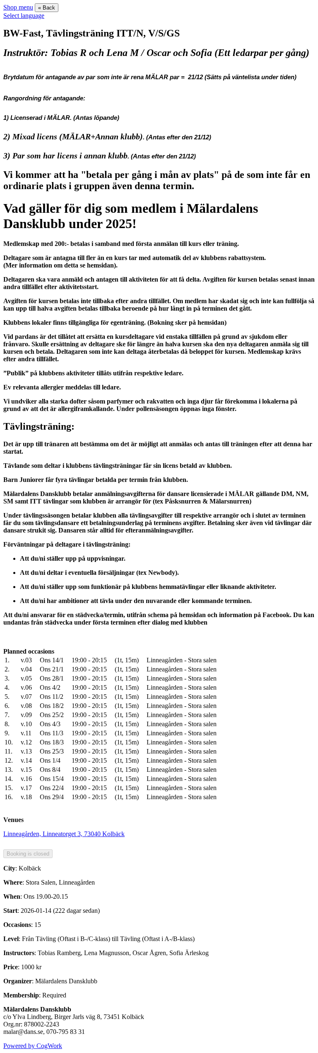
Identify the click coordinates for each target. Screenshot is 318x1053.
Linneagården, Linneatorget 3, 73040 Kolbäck (64, 833)
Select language (23, 15)
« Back (46, 8)
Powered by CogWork (32, 1045)
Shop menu (18, 7)
